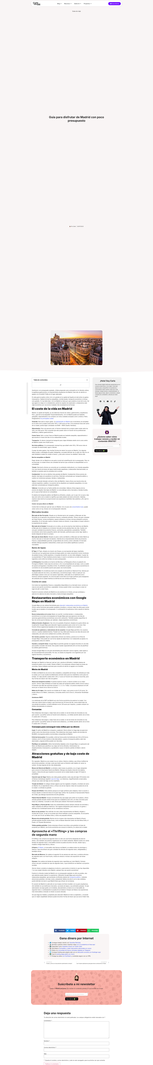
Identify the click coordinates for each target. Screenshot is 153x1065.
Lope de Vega (55, 779)
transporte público (75, 877)
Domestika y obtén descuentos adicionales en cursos (75, 948)
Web (45, 1053)
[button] (87, 380)
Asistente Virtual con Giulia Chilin (72, 946)
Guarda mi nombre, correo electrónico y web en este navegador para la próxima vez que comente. (75, 1060)
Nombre (47, 1041)
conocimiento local (77, 507)
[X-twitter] (104, 401)
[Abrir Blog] (61, 4)
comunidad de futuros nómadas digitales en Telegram (74, 950)
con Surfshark (67, 956)
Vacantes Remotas (75, 942)
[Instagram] (111, 401)
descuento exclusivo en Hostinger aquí (89, 952)
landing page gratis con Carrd (65, 954)
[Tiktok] (114, 401)
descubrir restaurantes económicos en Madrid (73, 605)
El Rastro (41, 847)
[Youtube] (107, 401)
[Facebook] (100, 401)
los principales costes (46, 418)
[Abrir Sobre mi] (80, 4)
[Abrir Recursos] (71, 4)
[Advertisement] (60, 911)
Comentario (48, 1020)
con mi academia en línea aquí (86, 944)
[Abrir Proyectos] (91, 4)
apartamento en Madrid (63, 421)
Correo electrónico (50, 1047)
